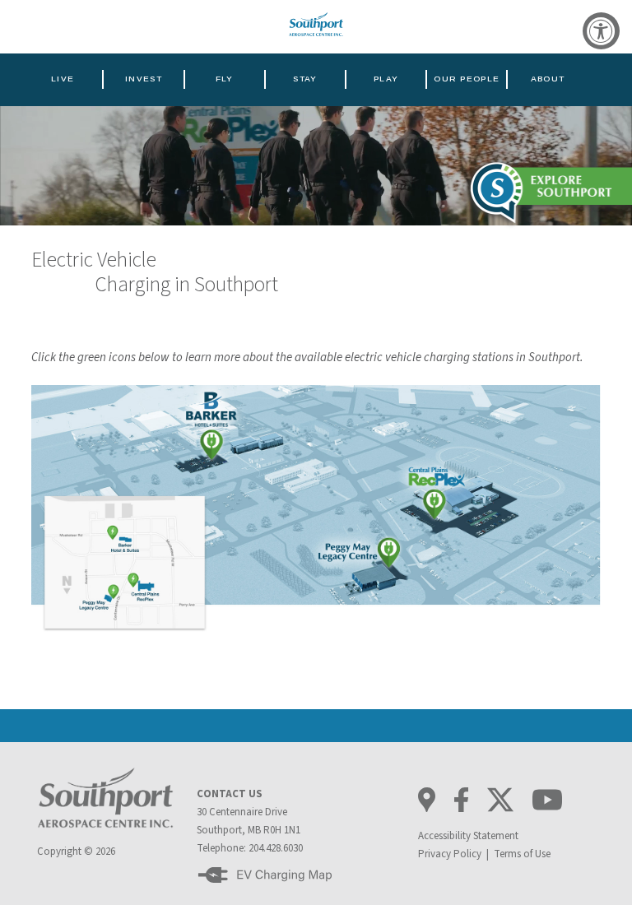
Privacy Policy (449, 854)
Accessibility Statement (468, 835)
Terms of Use (522, 854)
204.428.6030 (276, 848)
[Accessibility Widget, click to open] (601, 30)
